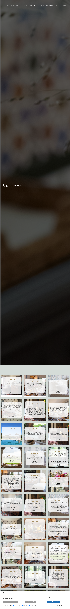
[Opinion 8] (58, 577)
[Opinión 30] (11, 410)
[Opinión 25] (58, 434)
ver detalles (59, 605)
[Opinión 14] (58, 529)
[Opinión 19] (58, 481)
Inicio (7, 6)
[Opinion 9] (35, 577)
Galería (25, 6)
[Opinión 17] (35, 505)
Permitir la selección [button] (30, 602)
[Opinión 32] (35, 386)
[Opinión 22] (58, 457)
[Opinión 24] (11, 457)
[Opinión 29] (35, 410)
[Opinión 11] (58, 553)
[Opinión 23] (35, 457)
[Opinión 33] (11, 386)
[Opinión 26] (35, 434)
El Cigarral (15, 6)
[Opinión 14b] (35, 529)
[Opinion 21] (11, 481)
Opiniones (41, 6)
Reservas (33, 6)
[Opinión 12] (35, 553)
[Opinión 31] (58, 386)
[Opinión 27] (11, 434)
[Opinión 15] (11, 529)
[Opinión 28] (58, 410)
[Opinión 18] (11, 505)
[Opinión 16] (58, 505)
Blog (64, 6)
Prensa (57, 6)
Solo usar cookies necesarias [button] (10, 602)
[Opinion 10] (11, 577)
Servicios (49, 6)
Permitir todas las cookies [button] (53, 602)
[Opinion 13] (11, 553)
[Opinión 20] (35, 481)
